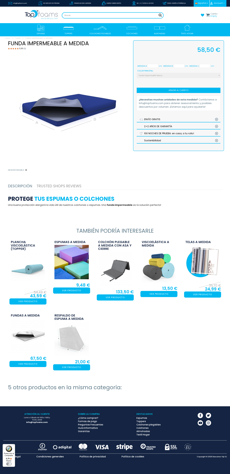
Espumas (141, 418)
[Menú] (13, 445)
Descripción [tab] (20, 186)
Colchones (142, 428)
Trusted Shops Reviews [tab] (59, 186)
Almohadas (143, 431)
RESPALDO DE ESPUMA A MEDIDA (69, 317)
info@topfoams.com (20, 3)
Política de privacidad (93, 457)
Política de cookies (133, 457)
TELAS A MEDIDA (198, 242)
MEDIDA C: (194, 66)
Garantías (84, 431)
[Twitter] (208, 415)
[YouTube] (200, 423)
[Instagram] (208, 423)
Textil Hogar (143, 434)
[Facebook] (200, 415)
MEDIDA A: (142, 66)
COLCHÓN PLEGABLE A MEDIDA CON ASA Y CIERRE (115, 245)
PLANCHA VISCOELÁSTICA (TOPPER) (23, 245)
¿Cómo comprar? (88, 418)
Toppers (141, 421)
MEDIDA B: (168, 66)
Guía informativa (88, 428)
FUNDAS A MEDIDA (25, 315)
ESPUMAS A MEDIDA (70, 242)
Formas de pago (87, 421)
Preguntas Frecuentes (90, 424)
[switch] (9, 463)
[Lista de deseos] (202, 16)
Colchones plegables (148, 424)
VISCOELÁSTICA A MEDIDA (155, 243)
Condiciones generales (50, 457)
